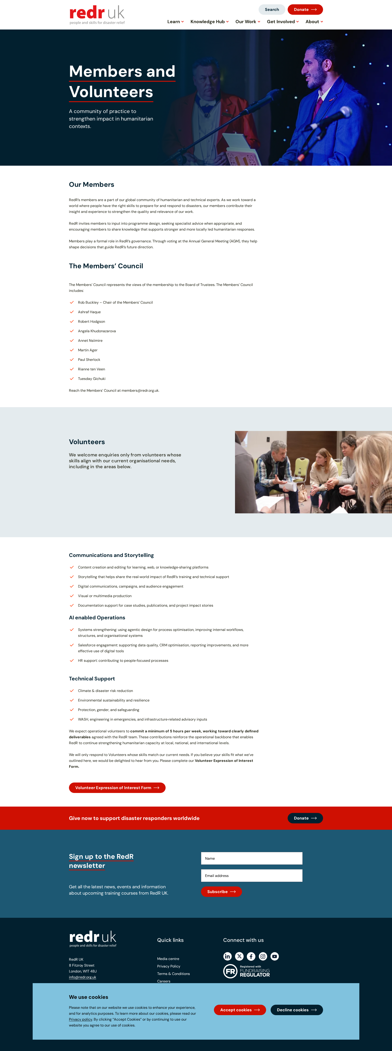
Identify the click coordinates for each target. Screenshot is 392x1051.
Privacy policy (80, 1019)
